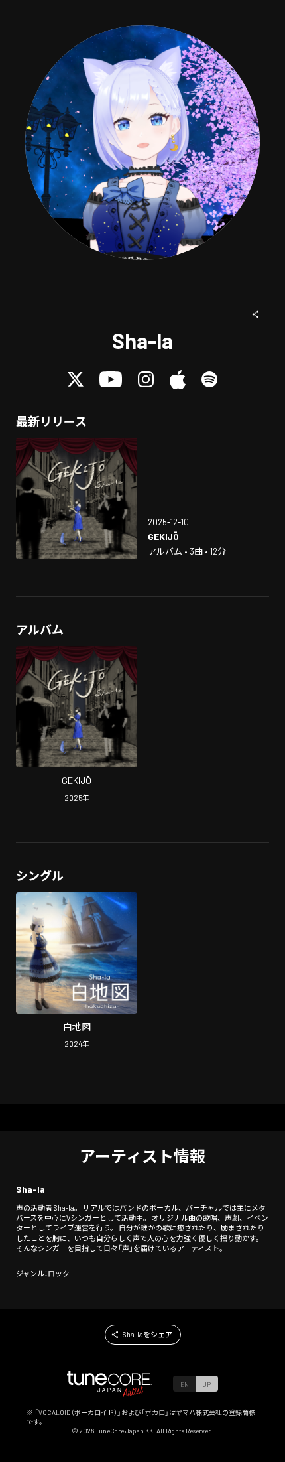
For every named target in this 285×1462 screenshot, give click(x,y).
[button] (256, 314)
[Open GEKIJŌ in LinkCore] (76, 498)
